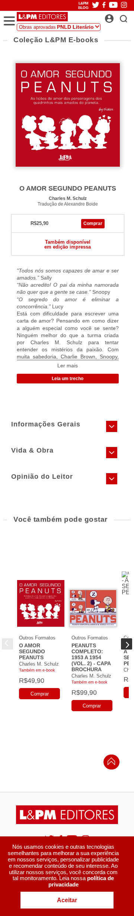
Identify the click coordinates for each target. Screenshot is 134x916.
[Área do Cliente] (117, 16)
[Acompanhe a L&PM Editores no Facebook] (104, 5)
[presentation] (7, 644)
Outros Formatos (37, 638)
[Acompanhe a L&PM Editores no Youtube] (113, 5)
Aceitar (67, 900)
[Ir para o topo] (109, 763)
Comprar (92, 223)
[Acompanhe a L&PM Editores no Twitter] (95, 5)
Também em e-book (37, 670)
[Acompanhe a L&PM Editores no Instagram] (124, 5)
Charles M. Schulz (68, 198)
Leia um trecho (67, 378)
